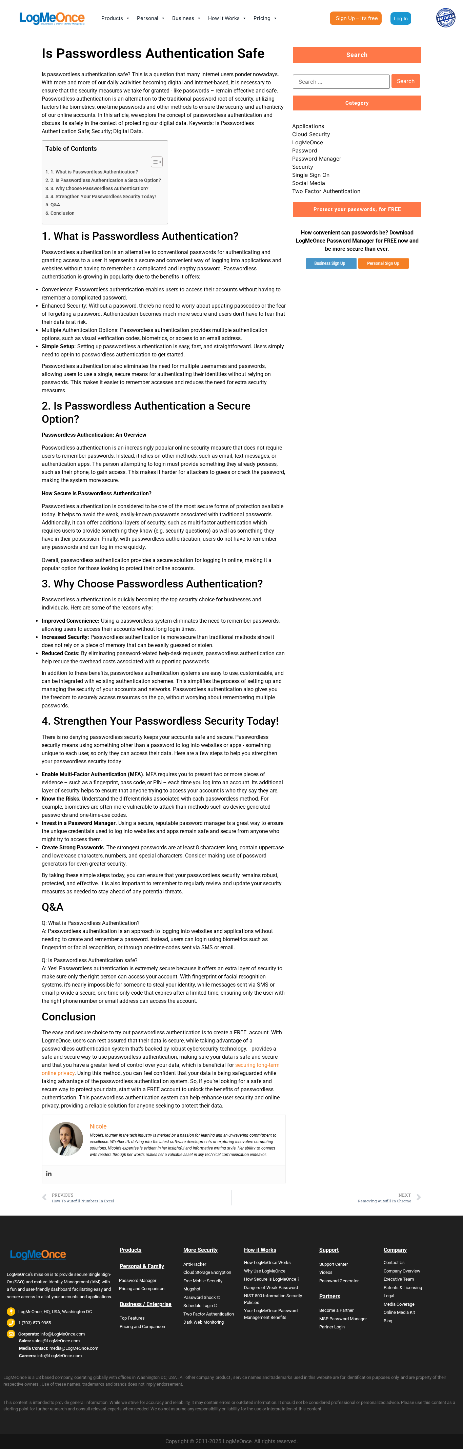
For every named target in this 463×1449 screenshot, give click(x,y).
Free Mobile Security (202, 1280)
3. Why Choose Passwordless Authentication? (99, 188)
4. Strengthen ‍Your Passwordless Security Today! (103, 197)
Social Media (308, 183)
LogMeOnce (307, 142)
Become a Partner (336, 1310)
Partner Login (332, 1326)
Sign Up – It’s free (357, 18)
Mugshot (191, 1288)
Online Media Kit (399, 1312)
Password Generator (339, 1280)
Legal (389, 1295)
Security (302, 166)
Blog (388, 1320)
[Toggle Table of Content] (153, 162)
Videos (326, 1272)
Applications (308, 126)
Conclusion (63, 213)
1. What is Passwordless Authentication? (94, 172)
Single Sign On (310, 174)
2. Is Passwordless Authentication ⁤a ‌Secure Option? (106, 180)
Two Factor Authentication (326, 191)
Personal (147, 18)
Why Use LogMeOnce (264, 1271)
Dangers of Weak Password (271, 1287)
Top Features (132, 1318)
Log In (401, 18)
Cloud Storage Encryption (207, 1272)
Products (112, 18)
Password (304, 150)
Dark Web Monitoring (203, 1322)
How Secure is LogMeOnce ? (271, 1279)
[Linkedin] (49, 1174)
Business (183, 18)
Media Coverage (399, 1304)
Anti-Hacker (194, 1264)
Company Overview (402, 1271)
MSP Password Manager (343, 1318)
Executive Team (399, 1279)
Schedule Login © (200, 1305)
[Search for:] (341, 82)
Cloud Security (311, 134)
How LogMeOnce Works (267, 1262)
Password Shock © (201, 1297)
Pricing (262, 18)
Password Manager (316, 158)
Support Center (333, 1264)
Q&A (55, 205)
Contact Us (394, 1262)
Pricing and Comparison (141, 1288)
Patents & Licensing (403, 1287)
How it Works (224, 18)
